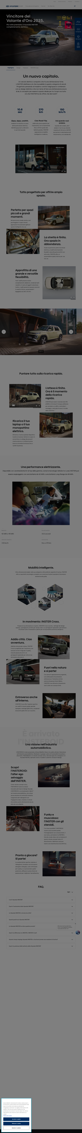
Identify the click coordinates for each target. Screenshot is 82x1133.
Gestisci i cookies (16, 1128)
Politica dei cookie (7, 1115)
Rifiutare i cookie (16, 1123)
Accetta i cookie (16, 1119)
